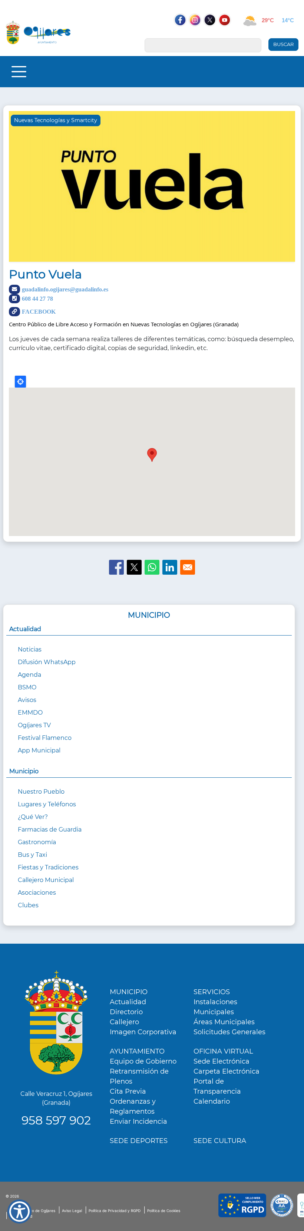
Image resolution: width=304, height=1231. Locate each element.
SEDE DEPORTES (139, 1141)
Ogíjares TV (34, 725)
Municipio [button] (24, 771)
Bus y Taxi (32, 854)
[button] (152, 188)
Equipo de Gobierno (143, 1061)
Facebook (183, 34)
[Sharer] (116, 567)
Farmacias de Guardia (50, 829)
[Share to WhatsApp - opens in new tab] (152, 567)
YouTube (228, 34)
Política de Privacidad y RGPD (115, 1210)
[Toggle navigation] (19, 71)
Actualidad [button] (25, 629)
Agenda (29, 674)
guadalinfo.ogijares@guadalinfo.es (65, 289)
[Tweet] (134, 567)
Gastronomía (37, 842)
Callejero (124, 1022)
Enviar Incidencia (138, 1121)
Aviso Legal (72, 1210)
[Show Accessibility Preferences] (19, 1211)
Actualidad (128, 1002)
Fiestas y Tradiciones (48, 867)
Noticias (30, 649)
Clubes (28, 905)
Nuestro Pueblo (41, 791)
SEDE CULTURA (220, 1141)
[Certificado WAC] (282, 1205)
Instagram (198, 34)
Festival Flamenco (45, 737)
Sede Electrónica (222, 1061)
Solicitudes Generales (229, 1032)
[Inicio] (38, 32)
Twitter (210, 34)
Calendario (212, 1101)
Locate (20, 382)
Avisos (27, 699)
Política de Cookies (163, 1210)
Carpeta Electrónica (227, 1071)
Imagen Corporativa (143, 1032)
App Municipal (39, 750)
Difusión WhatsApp (47, 662)
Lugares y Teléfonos (47, 804)
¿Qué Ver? (33, 816)
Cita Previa (128, 1091)
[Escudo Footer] (56, 1022)
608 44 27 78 (37, 298)
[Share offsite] (169, 567)
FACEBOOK (39, 311)
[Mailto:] (187, 567)
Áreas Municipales (224, 1022)
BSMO (27, 687)
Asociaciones (37, 892)
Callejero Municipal (46, 880)
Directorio (126, 1012)
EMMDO (30, 712)
